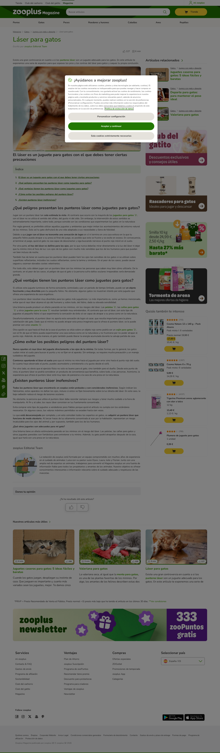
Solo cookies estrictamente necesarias (111, 135)
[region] (111, 108)
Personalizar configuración (111, 116)
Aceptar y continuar (111, 126)
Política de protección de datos (119, 108)
